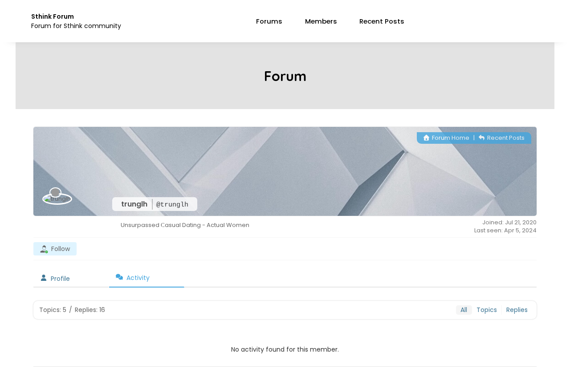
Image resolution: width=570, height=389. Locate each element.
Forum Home (450, 138)
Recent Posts (381, 21)
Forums (269, 21)
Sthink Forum (52, 16)
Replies (517, 309)
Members (321, 21)
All (463, 309)
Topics (486, 309)
